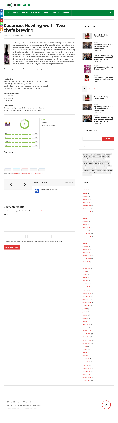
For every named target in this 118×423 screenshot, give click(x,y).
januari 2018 (86, 230)
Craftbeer (85, 163)
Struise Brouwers (97, 172)
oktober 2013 (86, 374)
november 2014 (87, 334)
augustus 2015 (86, 305)
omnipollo (99, 170)
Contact (65, 13)
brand (108, 156)
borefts (103, 156)
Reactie (6, 214)
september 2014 (87, 340)
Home (8, 13)
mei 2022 (85, 190)
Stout (91, 172)
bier (11, 173)
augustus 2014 (86, 343)
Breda (84, 158)
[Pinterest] (1, 20)
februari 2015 (86, 324)
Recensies (25, 13)
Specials (47, 13)
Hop (102, 165)
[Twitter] (1, 13)
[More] (1, 29)
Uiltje (84, 175)
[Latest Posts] (85, 88)
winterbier (89, 175)
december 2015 (87, 293)
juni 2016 (85, 274)
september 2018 (87, 212)
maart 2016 (86, 284)
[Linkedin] (1, 17)
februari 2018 (86, 227)
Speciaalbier (85, 172)
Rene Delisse (19, 35)
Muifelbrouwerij (86, 170)
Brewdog (89, 158)
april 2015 (85, 318)
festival (98, 165)
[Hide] (0, 33)
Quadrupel (109, 170)
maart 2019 (86, 199)
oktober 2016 (86, 262)
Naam (5, 234)
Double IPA (102, 163)
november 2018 (87, 205)
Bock (94, 156)
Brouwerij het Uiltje (97, 161)
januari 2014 (86, 365)
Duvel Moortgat (86, 165)
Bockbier (99, 156)
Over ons (56, 13)
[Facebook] (1, 10)
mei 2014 (85, 352)
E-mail (29, 234)
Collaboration (106, 161)
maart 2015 (86, 321)
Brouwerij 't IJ (101, 158)
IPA (84, 168)
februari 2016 (86, 287)
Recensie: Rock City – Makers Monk (101, 36)
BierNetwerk (20, 401)
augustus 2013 (86, 380)
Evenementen (35, 13)
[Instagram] (1, 26)
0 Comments (97, 38)
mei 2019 (85, 193)
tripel (109, 172)
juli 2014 (85, 346)
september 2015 (87, 302)
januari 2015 (86, 327)
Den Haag (97, 163)
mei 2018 (85, 218)
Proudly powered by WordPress (14, 408)
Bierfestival (108, 154)
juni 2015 (85, 312)
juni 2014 (85, 349)
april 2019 (85, 196)
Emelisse (93, 165)
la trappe (98, 168)
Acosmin (35, 408)
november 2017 (87, 234)
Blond (90, 156)
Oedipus (93, 170)
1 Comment (97, 81)
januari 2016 (86, 290)
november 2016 (87, 259)
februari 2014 (86, 362)
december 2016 (87, 255)
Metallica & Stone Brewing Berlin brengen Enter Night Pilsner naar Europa (103, 57)
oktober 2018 (86, 208)
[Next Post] (25, 184)
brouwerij (95, 158)
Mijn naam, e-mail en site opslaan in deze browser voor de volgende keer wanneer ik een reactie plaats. (34, 241)
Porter (104, 170)
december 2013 (87, 368)
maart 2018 (86, 224)
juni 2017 (85, 240)
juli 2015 (85, 309)
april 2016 (85, 280)
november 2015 (87, 296)
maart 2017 (86, 249)
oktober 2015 (86, 299)
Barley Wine (92, 154)
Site (52, 234)
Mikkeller (104, 168)
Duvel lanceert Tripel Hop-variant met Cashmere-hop (103, 78)
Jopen (87, 168)
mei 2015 (85, 315)
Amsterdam (85, 154)
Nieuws (15, 13)
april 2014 (85, 355)
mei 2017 (85, 243)
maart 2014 (86, 359)
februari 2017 (86, 252)
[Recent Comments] (89, 88)
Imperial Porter (23, 173)
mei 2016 (85, 277)
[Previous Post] (11, 184)
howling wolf (16, 173)
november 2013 (87, 371)
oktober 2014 (86, 337)
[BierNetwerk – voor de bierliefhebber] (18, 5)
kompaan (92, 168)
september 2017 (87, 237)
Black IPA (85, 156)
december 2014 (87, 330)
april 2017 (85, 246)
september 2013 (87, 377)
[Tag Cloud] (94, 88)
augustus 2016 (86, 268)
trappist (104, 172)
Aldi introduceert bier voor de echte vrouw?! (103, 68)
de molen (91, 163)
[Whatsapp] (1, 23)
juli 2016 (85, 271)
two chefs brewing (38, 173)
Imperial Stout (108, 165)
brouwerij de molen (87, 161)
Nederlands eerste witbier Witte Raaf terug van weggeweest (103, 46)
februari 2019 (86, 202)
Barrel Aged (98, 154)
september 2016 (87, 265)
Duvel (108, 163)
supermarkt (31, 173)
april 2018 (85, 221)
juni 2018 (85, 215)
